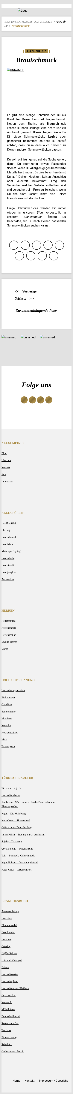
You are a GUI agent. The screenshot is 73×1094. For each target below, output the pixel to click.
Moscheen (6, 718)
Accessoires (7, 579)
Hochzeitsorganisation (13, 690)
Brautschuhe (7, 558)
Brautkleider (8, 932)
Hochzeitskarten (9, 974)
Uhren (4, 648)
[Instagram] (40, 399)
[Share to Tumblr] (53, 255)
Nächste (24, 298)
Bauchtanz (6, 918)
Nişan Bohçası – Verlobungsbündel (19, 862)
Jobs (3, 474)
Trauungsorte (8, 746)
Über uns (6, 460)
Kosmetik (6, 1002)
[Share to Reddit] (19, 255)
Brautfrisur (7, 544)
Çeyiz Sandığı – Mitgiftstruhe (17, 848)
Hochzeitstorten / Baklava (15, 988)
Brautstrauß (7, 565)
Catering (5, 946)
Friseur (5, 967)
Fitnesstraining (9, 1037)
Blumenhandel (9, 925)
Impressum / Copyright (53, 1080)
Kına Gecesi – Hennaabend (15, 820)
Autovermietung (10, 911)
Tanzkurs (6, 1030)
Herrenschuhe (8, 634)
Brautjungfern (8, 572)
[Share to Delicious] (30, 255)
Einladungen (8, 697)
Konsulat (6, 725)
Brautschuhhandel (10, 1016)
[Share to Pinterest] (59, 245)
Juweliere (6, 939)
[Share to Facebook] (13, 245)
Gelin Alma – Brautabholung (16, 827)
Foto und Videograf (11, 960)
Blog (4, 453)
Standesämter (8, 711)
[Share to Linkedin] (48, 245)
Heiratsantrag (8, 620)
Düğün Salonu (9, 953)
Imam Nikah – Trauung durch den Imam (23, 834)
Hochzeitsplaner (9, 732)
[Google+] (32, 399)
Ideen (4, 739)
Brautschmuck (8, 536)
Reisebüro (6, 1044)
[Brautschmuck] (36, 87)
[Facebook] (24, 399)
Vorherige (25, 291)
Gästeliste (6, 704)
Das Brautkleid (9, 523)
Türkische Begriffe (11, 788)
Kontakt (5, 467)
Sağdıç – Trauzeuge (11, 841)
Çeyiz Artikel (8, 995)
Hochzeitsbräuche (10, 795)
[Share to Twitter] (25, 245)
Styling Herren (9, 641)
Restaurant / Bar (10, 1023)
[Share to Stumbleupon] (42, 255)
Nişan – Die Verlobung (13, 813)
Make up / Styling (11, 551)
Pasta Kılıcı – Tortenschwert (16, 869)
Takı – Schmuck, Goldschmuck (18, 855)
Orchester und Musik (12, 1051)
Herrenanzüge (8, 627)
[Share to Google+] (36, 245)
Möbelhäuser (8, 1009)
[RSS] (48, 399)
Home (16, 1080)
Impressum (7, 481)
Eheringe (6, 530)
